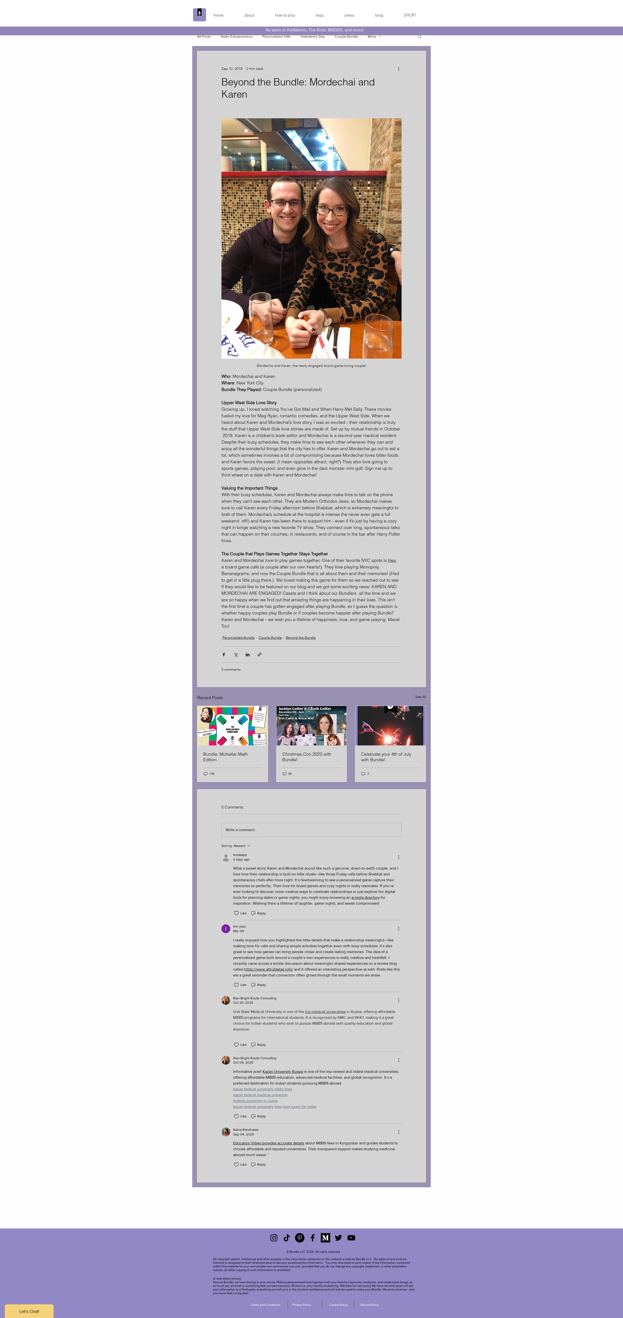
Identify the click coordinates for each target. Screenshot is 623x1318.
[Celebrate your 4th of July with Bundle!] (390, 725)
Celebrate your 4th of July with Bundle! (386, 756)
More (372, 36)
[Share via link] (259, 654)
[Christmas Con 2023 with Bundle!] (311, 725)
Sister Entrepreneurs (236, 36)
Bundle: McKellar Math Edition (225, 756)
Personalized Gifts (276, 36)
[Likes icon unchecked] (236, 913)
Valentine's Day (313, 36)
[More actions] (399, 69)
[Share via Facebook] (223, 654)
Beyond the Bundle (301, 637)
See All (420, 697)
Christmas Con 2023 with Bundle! (306, 756)
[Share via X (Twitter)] (235, 654)
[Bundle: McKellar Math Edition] (232, 725)
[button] (419, 36)
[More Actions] (399, 857)
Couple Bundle (346, 36)
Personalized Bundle (238, 637)
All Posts (204, 36)
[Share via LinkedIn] (247, 654)
